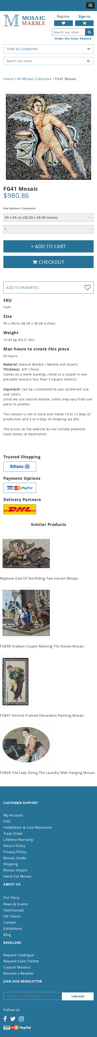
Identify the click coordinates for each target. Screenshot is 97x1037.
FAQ (7, 821)
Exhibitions (12, 928)
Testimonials (13, 910)
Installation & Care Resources (27, 827)
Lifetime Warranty (18, 839)
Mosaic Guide (14, 858)
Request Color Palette (21, 961)
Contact (9, 922)
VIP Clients (12, 916)
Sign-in (84, 16)
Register (63, 16)
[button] (90, 5)
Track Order (13, 833)
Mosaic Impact (15, 870)
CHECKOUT (51, 262)
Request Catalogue (18, 955)
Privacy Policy (14, 851)
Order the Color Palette (73, 38)
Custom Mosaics (16, 967)
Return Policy (14, 845)
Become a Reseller (18, 973)
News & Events (15, 904)
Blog (7, 934)
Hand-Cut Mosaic (17, 876)
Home (8, 78)
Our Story (11, 897)
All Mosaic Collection (34, 78)
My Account (13, 815)
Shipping (10, 864)
